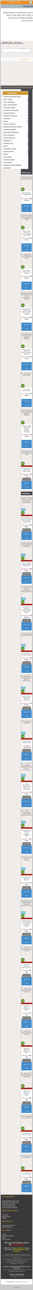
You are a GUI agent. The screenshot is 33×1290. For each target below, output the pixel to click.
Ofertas (4, 1218)
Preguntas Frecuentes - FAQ (10, 1200)
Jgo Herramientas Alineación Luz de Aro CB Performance (26, 786)
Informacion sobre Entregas (10, 1202)
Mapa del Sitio (6, 1216)
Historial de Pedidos (8, 1236)
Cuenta (4, 1234)
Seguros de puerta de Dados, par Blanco (26, 1008)
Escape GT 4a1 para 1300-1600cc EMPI (26, 470)
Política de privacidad (8, 1204)
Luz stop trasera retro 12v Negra (26, 1134)
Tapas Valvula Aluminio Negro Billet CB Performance (26, 698)
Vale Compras (6, 1239)
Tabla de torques (7, 1227)
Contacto (5, 1214)
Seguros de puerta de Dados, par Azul (26, 966)
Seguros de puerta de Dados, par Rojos (26, 1050)
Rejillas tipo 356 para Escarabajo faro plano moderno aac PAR (26, 923)
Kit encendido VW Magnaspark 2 (26, 194)
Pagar (4, 1237)
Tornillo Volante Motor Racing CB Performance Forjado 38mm (27, 520)
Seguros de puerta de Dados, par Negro (26, 1093)
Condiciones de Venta (8, 1205)
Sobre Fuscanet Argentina (10, 1207)
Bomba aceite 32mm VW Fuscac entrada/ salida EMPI (26, 233)
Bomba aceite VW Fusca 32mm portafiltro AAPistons (26, 352)
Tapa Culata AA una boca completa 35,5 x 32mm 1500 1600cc (26, 609)
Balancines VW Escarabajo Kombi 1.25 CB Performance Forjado (26, 311)
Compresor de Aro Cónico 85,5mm (26, 878)
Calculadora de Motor (8, 1225)
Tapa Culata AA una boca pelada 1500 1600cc (26, 564)
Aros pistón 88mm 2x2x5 (26, 389)
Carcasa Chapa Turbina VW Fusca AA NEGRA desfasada (26, 428)
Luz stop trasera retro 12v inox (26, 1173)
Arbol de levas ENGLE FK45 (26, 741)
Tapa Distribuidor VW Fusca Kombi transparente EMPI (27, 833)
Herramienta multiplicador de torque (26, 272)
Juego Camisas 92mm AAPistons (27, 654)
